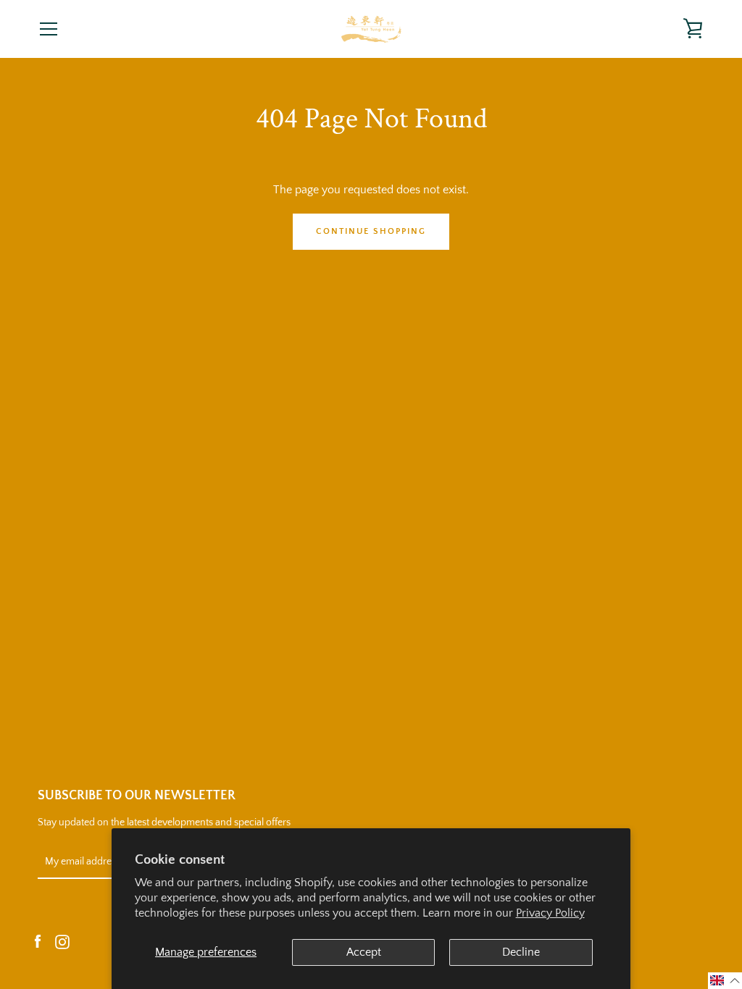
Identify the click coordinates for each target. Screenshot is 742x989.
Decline (521, 952)
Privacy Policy (550, 912)
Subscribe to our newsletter (136, 795)
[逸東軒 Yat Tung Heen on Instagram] (62, 941)
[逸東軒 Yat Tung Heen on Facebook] (37, 941)
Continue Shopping (371, 231)
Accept (363, 952)
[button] (725, 980)
